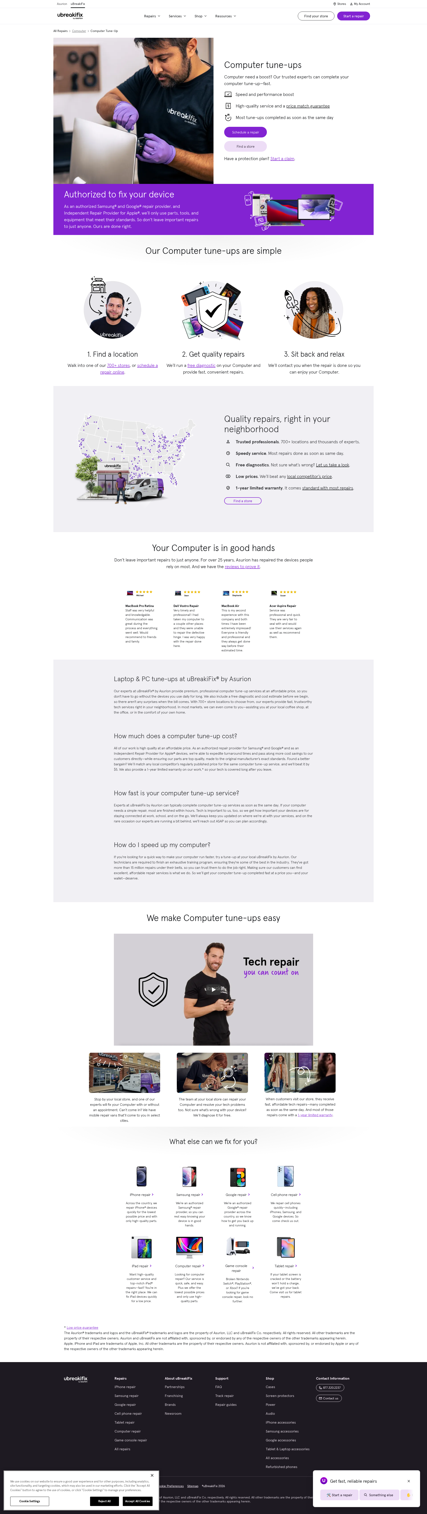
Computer (79, 31)
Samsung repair (188, 1194)
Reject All (104, 1501)
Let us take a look (332, 465)
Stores (341, 4)
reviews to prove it (242, 566)
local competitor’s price (309, 476)
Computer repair (188, 1266)
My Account (362, 4)
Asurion (62, 4)
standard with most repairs (327, 488)
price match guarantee (308, 106)
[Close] (152, 1475)
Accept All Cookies (137, 1501)
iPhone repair (140, 1194)
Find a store (243, 501)
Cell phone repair (284, 1194)
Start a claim (282, 158)
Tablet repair (284, 1266)
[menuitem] (153, 16)
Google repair (236, 1194)
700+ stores (118, 365)
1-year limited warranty (315, 1115)
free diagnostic (201, 365)
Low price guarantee (82, 1327)
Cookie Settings (29, 1501)
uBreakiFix (78, 4)
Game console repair (236, 1268)
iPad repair (140, 1266)
